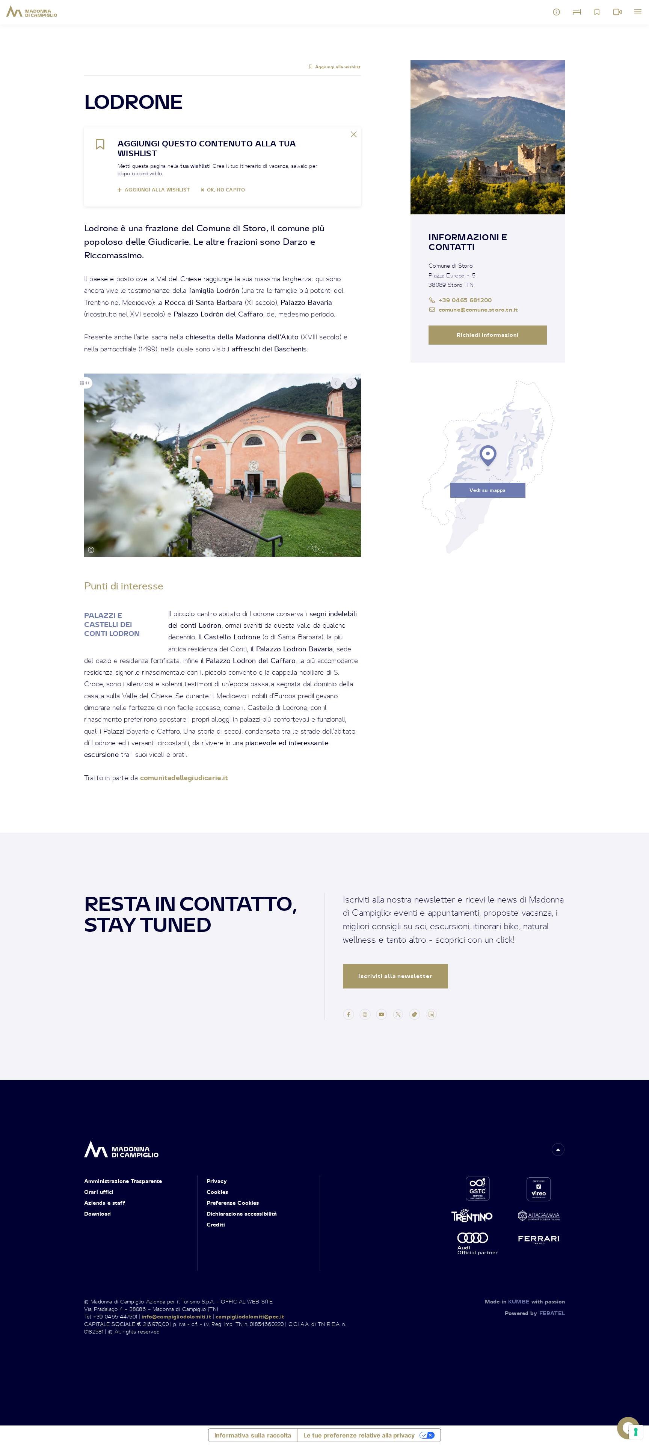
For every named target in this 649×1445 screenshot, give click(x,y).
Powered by (535, 1313)
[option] (222, 465)
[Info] (556, 12)
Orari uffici (99, 1192)
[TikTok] (414, 1013)
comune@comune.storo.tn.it (478, 309)
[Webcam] (617, 12)
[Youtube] (381, 1013)
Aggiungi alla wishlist (338, 66)
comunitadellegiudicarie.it (184, 777)
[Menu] (637, 12)
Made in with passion (525, 1301)
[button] (336, 383)
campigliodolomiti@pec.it (250, 1316)
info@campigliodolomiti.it (176, 1316)
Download (97, 1213)
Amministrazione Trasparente (123, 1181)
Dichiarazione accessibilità (242, 1213)
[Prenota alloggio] (577, 12)
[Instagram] (365, 1013)
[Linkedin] (431, 1013)
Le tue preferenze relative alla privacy (359, 1435)
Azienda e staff (104, 1202)
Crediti (216, 1224)
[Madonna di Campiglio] (32, 11)
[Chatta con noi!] (628, 1428)
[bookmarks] (597, 12)
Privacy (217, 1181)
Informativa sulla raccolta (252, 1435)
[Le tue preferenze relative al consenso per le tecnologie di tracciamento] (636, 1432)
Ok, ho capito (226, 190)
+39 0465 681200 (465, 300)
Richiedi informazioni (488, 334)
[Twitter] (398, 1013)
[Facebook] (348, 1013)
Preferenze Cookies (233, 1202)
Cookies (217, 1192)
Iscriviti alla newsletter (395, 975)
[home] (121, 1146)
